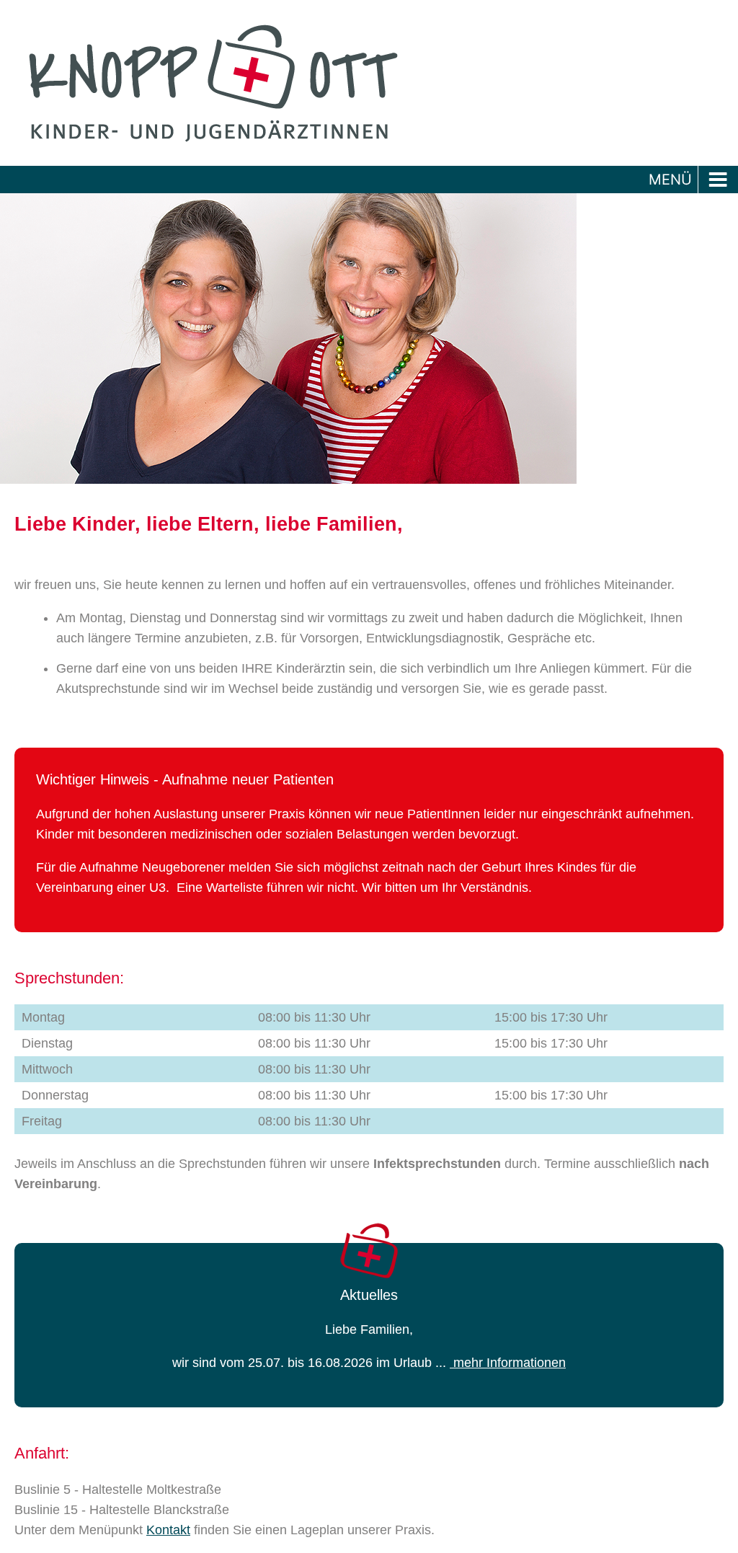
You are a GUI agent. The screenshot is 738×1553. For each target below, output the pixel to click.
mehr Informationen (508, 1362)
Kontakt (168, 1530)
